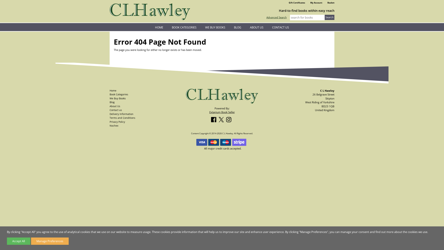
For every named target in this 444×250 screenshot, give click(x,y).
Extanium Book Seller (222, 112)
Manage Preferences (49, 241)
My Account (316, 2)
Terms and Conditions (122, 117)
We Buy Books (215, 27)
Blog (237, 27)
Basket (330, 2)
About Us (256, 27)
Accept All (18, 241)
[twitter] (222, 119)
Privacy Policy (117, 121)
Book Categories (184, 27)
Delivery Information (121, 114)
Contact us (280, 27)
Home (159, 27)
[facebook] (214, 119)
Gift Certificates (297, 2)
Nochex (114, 125)
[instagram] (229, 119)
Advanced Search (276, 17)
